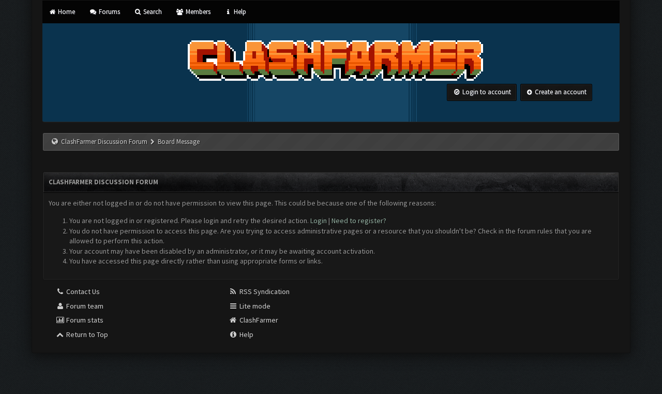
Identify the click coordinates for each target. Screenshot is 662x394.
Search (152, 11)
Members (197, 11)
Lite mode (254, 306)
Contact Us (82, 291)
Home (65, 11)
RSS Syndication (264, 291)
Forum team (84, 306)
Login (318, 220)
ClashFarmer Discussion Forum (104, 141)
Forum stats (84, 320)
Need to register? (359, 220)
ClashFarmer (258, 320)
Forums (108, 11)
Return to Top (86, 334)
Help (239, 11)
